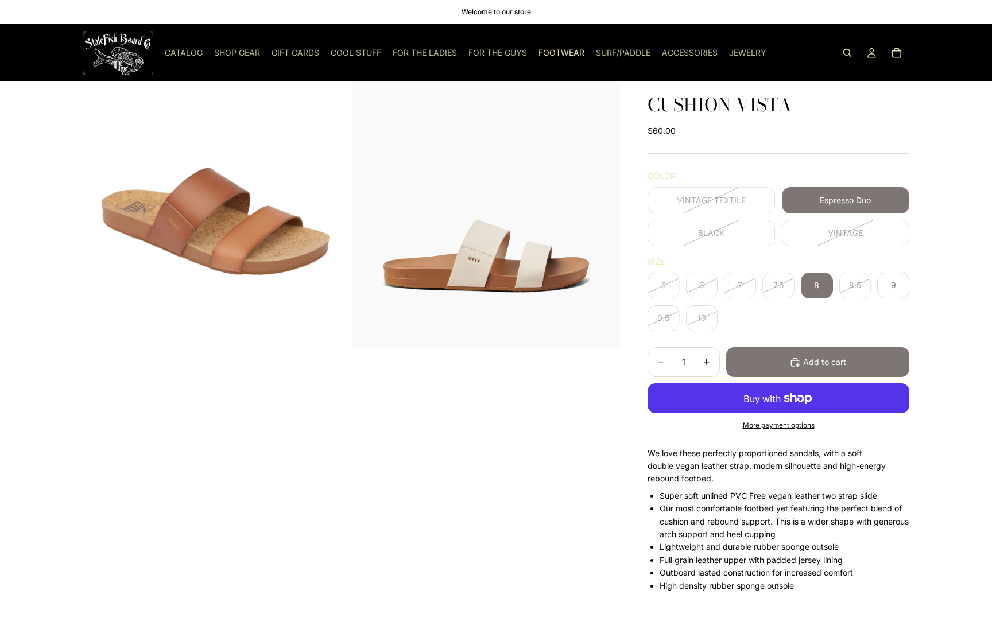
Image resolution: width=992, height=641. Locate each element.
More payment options (779, 425)
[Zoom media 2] (486, 214)
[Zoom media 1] (216, 214)
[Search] (847, 52)
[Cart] (896, 52)
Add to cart (824, 362)
